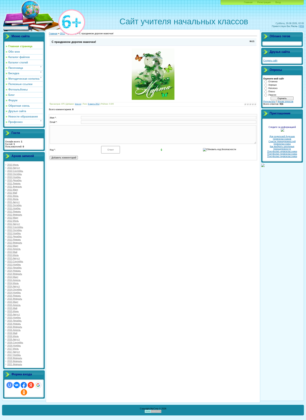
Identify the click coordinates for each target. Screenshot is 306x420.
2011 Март (12, 189)
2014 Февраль (14, 274)
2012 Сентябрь (15, 227)
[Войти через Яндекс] (31, 385)
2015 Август (13, 314)
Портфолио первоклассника (282, 151)
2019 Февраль (14, 361)
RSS (301, 26)
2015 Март (12, 302)
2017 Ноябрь (14, 355)
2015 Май (12, 308)
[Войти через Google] (38, 385)
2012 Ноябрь (14, 233)
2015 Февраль (14, 299)
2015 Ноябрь (14, 317)
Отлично (272, 81)
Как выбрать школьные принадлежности (282, 147)
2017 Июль (13, 348)
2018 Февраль (14, 358)
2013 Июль (13, 255)
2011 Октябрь (14, 205)
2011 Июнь (13, 196)
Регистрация (264, 2)
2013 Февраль (14, 242)
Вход (278, 2)
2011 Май (12, 192)
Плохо (271, 91)
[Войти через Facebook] (24, 385)
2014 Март (12, 277)
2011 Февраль (14, 186)
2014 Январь (14, 270)
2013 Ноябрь (14, 264)
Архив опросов (285, 101)
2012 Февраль (14, 214)
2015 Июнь (13, 311)
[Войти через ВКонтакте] (17, 385)
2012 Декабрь (14, 236)
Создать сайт (270, 60)
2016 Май (12, 333)
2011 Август (13, 202)
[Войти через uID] (9, 385)
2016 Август (13, 339)
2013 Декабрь (14, 267)
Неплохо (272, 88)
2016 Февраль (14, 327)
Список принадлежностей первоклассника (282, 142)
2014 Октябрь (14, 289)
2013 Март (12, 246)
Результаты (269, 101)
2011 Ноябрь (14, 208)
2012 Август (13, 224)
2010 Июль (13, 164)
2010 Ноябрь (14, 177)
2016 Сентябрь (15, 342)
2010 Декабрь (14, 180)
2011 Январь (14, 183)
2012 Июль (13, 221)
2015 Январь (14, 295)
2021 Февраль (14, 364)
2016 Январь (14, 323)
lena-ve (78, 104)
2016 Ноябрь (14, 345)
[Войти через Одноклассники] (24, 392)
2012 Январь (14, 211)
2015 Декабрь (14, 320)
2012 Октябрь (14, 230)
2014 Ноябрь (14, 292)
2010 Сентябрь (15, 171)
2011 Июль (13, 199)
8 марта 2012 (94, 104)
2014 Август (13, 286)
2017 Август (13, 352)
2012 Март (12, 217)
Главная (248, 2)
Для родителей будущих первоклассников (282, 137)
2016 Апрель (14, 330)
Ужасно (272, 95)
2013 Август (13, 258)
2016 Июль (13, 336)
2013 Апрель (14, 249)
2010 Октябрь (14, 174)
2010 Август (13, 168)
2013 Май (12, 252)
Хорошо (272, 85)
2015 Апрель (14, 305)
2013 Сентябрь (15, 261)
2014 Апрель (14, 280)
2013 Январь (14, 239)
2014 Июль (13, 283)
